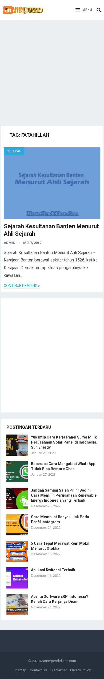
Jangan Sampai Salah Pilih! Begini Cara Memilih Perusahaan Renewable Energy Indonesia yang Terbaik (64, 495)
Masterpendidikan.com (58, 661)
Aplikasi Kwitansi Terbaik (53, 570)
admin (9, 243)
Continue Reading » (22, 285)
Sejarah (14, 151)
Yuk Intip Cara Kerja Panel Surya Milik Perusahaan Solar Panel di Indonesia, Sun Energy (64, 442)
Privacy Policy (80, 670)
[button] (83, 10)
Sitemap (20, 670)
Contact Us (38, 670)
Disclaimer (58, 670)
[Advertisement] (52, 71)
